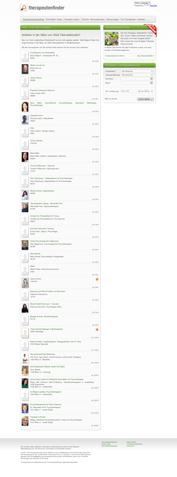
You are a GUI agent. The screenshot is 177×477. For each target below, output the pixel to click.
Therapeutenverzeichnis (33, 19)
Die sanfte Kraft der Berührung (42, 354)
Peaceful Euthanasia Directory (42, 90)
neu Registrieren (144, 56)
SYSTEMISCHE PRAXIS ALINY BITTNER (47, 366)
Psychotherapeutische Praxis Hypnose (45, 404)
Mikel (32, 266)
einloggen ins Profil (116, 56)
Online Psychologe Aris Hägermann (44, 241)
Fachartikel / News (54, 19)
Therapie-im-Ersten (37, 417)
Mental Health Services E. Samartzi (44, 303)
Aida (32, 128)
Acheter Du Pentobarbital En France (44, 216)
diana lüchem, (36, 278)
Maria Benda (35, 253)
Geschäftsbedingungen (109, 446)
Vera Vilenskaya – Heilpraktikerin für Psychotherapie (51, 178)
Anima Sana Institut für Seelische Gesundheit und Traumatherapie (56, 379)
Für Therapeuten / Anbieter (133, 19)
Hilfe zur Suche (111, 98)
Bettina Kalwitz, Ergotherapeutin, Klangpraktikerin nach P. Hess (55, 341)
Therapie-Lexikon (72, 19)
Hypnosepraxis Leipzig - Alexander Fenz (46, 203)
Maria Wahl (34, 153)
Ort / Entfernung (112, 91)
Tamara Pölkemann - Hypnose (42, 165)
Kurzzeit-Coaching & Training (42, 228)
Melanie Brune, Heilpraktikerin (42, 190)
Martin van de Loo (37, 65)
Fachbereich (110, 71)
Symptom (109, 78)
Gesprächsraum (36, 115)
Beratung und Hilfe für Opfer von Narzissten (47, 291)
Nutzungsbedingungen (109, 442)
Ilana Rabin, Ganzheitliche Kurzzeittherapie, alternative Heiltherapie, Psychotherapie (63, 103)
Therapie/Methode (113, 75)
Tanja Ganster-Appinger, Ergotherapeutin (47, 329)
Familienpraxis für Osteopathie (42, 52)
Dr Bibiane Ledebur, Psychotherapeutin (45, 391)
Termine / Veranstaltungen (93, 19)
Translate (153, 5)
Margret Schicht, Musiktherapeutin (44, 316)
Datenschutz (105, 444)
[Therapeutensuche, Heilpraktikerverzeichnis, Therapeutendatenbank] (42, 10)
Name (108, 82)
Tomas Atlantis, (36, 140)
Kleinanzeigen (113, 19)
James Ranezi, (36, 77)
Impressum (130, 446)
